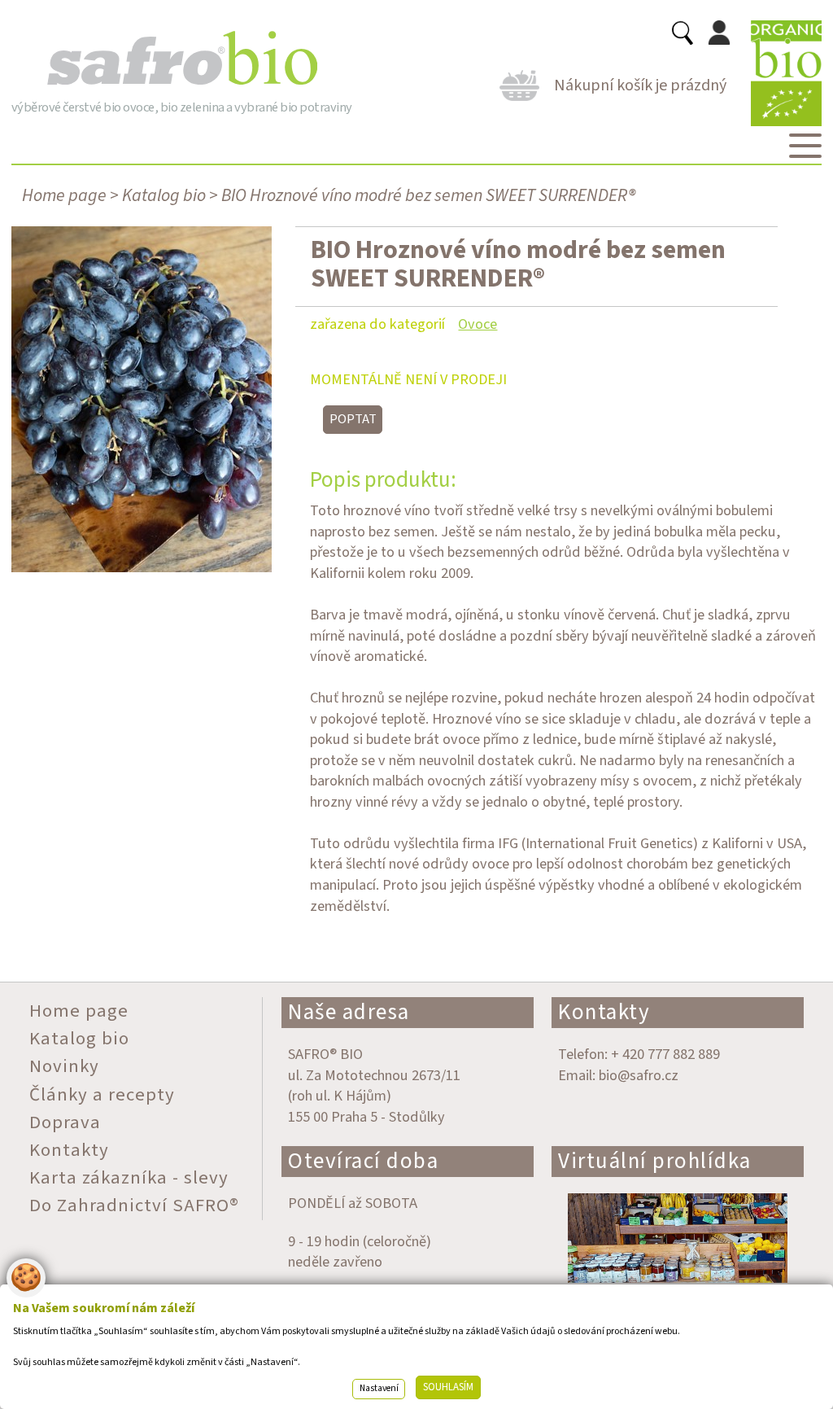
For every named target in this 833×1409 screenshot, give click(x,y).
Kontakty (604, 1012)
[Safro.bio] (181, 58)
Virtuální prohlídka (655, 1161)
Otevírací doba (363, 1161)
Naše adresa (349, 1012)
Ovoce (477, 324)
